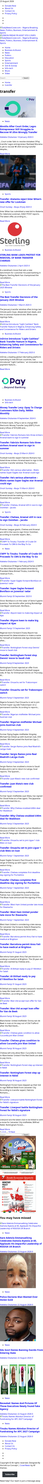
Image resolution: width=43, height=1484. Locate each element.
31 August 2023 (19, 952)
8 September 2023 (21, 663)
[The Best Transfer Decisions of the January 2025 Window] (21, 287)
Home (7, 47)
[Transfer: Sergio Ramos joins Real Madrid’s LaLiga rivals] (21, 749)
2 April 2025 (23, 265)
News (7, 52)
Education (9, 58)
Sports (8, 60)
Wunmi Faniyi (6, 596)
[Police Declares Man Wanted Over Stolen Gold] (18, 1287)
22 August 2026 (25, 1304)
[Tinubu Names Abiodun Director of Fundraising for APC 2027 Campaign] (21, 1419)
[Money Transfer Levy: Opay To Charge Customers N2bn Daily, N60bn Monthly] (13, 395)
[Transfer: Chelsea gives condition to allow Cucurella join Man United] (21, 1035)
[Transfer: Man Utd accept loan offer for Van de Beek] (21, 1003)
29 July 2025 (24, 207)
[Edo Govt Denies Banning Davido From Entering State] (18, 1340)
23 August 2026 (25, 1251)
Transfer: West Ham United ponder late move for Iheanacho (19, 913)
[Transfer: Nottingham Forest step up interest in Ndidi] (21, 1067)
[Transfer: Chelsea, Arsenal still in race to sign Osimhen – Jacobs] (21, 507)
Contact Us (10, 11)
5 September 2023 (21, 697)
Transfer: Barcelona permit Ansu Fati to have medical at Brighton (20, 946)
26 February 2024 (27, 525)
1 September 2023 (21, 855)
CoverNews (25, 1465)
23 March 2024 (26, 453)
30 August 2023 (19, 1016)
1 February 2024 (25, 561)
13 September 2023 (21, 628)
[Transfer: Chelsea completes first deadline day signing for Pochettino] (21, 875)
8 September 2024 (26, 418)
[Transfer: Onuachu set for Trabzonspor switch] (21, 685)
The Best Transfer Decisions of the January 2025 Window (19, 298)
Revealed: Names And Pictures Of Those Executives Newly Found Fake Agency (20, 1406)
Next (13, 1132)
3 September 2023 (21, 762)
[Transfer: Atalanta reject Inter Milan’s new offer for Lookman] (18, 189)
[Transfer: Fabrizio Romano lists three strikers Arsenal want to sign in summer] (21, 437)
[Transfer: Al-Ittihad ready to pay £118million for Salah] (21, 971)
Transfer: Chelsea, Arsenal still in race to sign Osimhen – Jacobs (20, 518)
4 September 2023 (21, 729)
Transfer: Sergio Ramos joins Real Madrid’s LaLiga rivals (18, 755)
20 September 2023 (21, 596)
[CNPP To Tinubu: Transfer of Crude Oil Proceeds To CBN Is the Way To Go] (21, 544)
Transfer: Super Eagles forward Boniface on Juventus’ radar (17, 590)
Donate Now (10, 5)
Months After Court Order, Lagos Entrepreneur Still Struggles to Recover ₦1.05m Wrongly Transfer (18, 129)
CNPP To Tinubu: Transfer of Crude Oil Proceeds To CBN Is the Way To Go (21, 555)
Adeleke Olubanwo (9, 137)
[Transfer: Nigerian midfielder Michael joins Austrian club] (21, 717)
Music (7, 71)
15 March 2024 (26, 488)
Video (7, 73)
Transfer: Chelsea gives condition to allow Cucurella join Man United (20, 1042)
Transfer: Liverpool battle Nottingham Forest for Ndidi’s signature (21, 1109)
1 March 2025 (24, 305)
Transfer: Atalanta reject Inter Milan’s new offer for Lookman (20, 200)
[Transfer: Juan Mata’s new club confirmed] (19, 778)
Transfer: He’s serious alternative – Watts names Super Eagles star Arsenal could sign (21, 480)
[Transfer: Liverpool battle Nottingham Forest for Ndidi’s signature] (21, 1102)
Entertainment (11, 63)
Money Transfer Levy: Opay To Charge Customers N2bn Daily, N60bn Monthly (21, 410)
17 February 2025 (26, 352)
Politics (8, 55)
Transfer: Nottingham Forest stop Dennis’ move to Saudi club (18, 657)
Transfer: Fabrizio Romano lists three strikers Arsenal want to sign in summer (20, 445)
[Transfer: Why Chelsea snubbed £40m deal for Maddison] (21, 810)
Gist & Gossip (11, 65)
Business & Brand (13, 50)
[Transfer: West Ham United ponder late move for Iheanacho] (21, 907)
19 (9, 1132)
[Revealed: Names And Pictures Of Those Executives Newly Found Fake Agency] (18, 1393)
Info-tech (9, 68)
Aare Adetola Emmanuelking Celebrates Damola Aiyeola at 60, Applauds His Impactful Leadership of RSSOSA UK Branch (21, 1242)
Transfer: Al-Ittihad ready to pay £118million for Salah (17, 978)
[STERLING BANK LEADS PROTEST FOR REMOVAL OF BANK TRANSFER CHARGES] (15, 245)
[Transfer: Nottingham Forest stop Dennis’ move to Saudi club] (21, 650)
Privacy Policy (11, 13)
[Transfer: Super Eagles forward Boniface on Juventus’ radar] (21, 583)
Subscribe (9, 1474)
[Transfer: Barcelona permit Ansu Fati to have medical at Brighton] (21, 939)
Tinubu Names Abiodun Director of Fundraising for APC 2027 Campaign (20, 1430)
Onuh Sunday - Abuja (9, 207)
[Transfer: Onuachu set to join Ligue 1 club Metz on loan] (21, 843)
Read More (5, 153)
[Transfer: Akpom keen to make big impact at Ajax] (21, 615)
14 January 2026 (25, 137)
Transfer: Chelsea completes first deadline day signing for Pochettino (20, 881)
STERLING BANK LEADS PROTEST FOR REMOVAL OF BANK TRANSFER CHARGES (20, 257)
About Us (9, 8)
